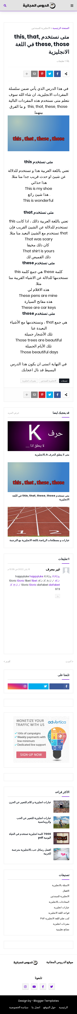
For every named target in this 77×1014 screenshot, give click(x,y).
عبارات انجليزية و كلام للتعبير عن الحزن (30, 802)
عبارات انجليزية (61, 907)
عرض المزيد (13, 412)
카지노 (56, 576)
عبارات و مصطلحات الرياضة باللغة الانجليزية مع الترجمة (39, 540)
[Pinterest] (42, 74)
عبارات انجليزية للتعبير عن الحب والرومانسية (34, 820)
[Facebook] (57, 74)
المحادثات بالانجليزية (59, 902)
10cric (20, 581)
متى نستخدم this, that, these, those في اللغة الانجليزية (40, 497)
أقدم (8, 661)
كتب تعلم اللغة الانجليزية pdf (54, 918)
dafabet (54, 585)
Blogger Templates (46, 1001)
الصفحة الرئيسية (61, 28)
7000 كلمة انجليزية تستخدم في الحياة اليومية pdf (30, 835)
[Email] (34, 74)
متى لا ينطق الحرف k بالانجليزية (52, 454)
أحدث (68, 661)
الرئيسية (63, 1007)
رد (57, 595)
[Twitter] (49, 74)
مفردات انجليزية (29, 380)
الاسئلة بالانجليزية (60, 885)
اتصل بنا (36, 1007)
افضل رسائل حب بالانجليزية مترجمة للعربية (31, 851)
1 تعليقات (61, 61)
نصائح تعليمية (62, 929)
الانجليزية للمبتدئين (40, 28)
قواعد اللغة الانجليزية (58, 913)
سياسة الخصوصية (18, 1007)
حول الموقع (49, 1007)
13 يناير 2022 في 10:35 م (19, 569)
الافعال (66, 891)
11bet (34, 581)
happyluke (36, 576)
